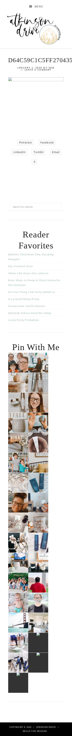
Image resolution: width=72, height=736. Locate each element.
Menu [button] (39, 6)
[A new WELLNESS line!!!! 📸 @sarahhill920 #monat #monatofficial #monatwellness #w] (38, 423)
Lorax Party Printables (23, 319)
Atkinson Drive (36, 28)
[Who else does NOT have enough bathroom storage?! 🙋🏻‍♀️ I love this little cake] (18, 643)
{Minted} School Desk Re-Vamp (29, 312)
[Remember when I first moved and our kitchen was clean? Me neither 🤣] (38, 623)
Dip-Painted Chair (20, 266)
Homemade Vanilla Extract (26, 305)
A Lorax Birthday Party (23, 298)
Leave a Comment (38, 69)
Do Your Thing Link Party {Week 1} (31, 291)
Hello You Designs (35, 731)
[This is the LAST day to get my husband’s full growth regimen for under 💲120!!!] (38, 543)
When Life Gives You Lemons (28, 273)
